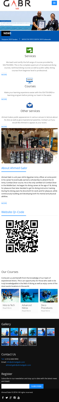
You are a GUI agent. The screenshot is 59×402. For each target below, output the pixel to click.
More (4, 74)
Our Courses (9, 272)
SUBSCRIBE (36, 386)
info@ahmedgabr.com (16, 362)
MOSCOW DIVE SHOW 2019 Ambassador (34, 39)
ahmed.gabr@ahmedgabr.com (18, 365)
